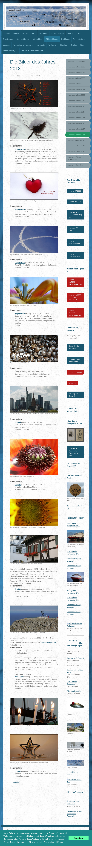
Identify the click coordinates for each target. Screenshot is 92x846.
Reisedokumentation (48, 643)
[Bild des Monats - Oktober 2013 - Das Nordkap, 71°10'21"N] (34, 619)
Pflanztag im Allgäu (74, 691)
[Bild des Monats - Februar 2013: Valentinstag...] (34, 186)
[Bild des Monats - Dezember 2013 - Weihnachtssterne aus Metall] (34, 747)
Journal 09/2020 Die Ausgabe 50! (75, 313)
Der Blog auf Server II (73, 395)
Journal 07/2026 (75, 191)
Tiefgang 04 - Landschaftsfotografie (75, 214)
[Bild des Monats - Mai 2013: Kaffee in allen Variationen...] (34, 348)
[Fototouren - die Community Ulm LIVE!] (75, 745)
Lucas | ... (72, 383)
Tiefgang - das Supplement (74, 360)
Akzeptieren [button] (78, 838)
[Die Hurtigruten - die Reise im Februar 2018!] (75, 536)
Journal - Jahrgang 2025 (74, 255)
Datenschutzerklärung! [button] (53, 842)
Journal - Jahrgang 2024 (74, 242)
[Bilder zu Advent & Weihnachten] (75, 781)
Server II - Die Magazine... (74, 347)
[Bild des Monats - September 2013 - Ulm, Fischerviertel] (34, 549)
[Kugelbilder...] (75, 727)
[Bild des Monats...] (75, 763)
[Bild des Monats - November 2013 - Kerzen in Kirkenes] (34, 711)
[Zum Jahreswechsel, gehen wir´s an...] (34, 93)
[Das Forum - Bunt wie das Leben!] (75, 625)
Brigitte (18, 422)
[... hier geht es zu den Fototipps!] (75, 704)
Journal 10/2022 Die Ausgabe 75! (75, 297)
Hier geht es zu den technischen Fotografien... (74, 813)
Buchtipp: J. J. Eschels (75, 658)
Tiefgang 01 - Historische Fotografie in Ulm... (74, 452)
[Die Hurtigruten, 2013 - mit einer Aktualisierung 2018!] (75, 577)
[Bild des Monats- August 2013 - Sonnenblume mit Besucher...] (34, 512)
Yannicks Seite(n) (75, 372)
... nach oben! (15, 782)
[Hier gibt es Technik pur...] (75, 802)
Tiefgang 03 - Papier (74, 229)
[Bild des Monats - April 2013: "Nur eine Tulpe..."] (34, 290)
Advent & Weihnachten (75, 792)
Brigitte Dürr (20, 149)
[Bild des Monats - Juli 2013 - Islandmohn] (34, 457)
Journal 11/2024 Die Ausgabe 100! (75, 282)
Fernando (19, 677)
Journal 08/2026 (75, 202)
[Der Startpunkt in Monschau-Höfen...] (75, 489)
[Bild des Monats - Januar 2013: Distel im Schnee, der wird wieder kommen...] (34, 125)
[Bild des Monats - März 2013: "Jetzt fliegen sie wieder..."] (34, 239)
